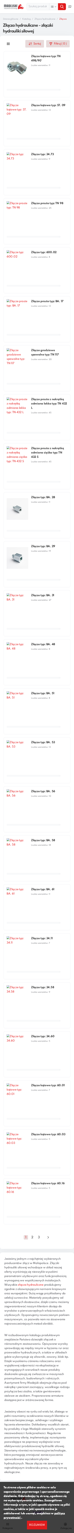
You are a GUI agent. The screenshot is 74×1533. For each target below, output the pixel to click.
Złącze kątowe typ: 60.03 (48, 1134)
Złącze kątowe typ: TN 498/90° (46, 58)
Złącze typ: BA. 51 (42, 693)
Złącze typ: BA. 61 (42, 889)
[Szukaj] (62, 6)
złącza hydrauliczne (30, 1284)
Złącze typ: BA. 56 (43, 791)
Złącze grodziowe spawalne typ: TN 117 (45, 352)
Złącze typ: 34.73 (42, 154)
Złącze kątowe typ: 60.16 (47, 1183)
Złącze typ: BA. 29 (43, 546)
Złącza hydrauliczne (44, 19)
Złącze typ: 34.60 (42, 1036)
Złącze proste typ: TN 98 (47, 203)
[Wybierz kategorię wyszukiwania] (53, 6)
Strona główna (10, 19)
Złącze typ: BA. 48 (43, 644)
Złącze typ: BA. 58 (43, 840)
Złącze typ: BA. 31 (42, 595)
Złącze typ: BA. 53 (43, 742)
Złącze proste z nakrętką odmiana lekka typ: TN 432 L (49, 404)
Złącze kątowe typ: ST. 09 (48, 105)
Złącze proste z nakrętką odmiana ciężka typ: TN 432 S (47, 453)
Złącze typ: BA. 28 (43, 497)
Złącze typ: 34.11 (42, 938)
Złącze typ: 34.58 (42, 987)
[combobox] (46, 6)
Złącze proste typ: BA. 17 (47, 301)
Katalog (26, 19)
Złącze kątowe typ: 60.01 (48, 1085)
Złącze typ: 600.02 (44, 252)
